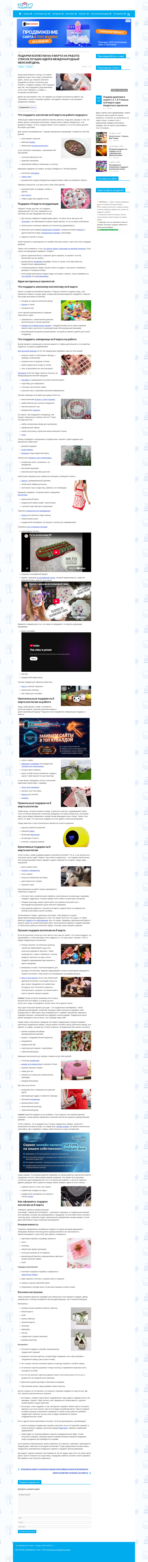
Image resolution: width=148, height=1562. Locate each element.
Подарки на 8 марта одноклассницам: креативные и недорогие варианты (54, 1469)
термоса (29, 920)
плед (23, 435)
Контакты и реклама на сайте (58, 1550)
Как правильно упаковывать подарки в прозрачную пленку (118, 167)
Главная (20, 51)
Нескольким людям (100, 14)
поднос (38, 399)
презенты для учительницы (39, 458)
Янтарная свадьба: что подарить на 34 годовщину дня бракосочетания (118, 152)
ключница (35, 173)
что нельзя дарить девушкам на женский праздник (64, 249)
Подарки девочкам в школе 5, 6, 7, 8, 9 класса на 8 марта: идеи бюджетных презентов (115, 101)
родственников (41, 276)
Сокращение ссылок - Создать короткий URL (35, 1545)
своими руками (62, 1127)
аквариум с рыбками (30, 764)
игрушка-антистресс (39, 146)
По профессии (41, 14)
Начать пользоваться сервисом (108, 230)
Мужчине (70, 14)
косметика (38, 262)
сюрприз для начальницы (32, 766)
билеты (24, 305)
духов (30, 1196)
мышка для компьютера (31, 1064)
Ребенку (82, 14)
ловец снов (26, 177)
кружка (32, 142)
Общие (26, 14)
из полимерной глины (46, 578)
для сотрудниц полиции (37, 527)
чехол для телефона (30, 787)
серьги (24, 515)
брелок (24, 794)
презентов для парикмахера (38, 511)
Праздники (118, 14)
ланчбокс (25, 380)
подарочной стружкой (50, 230)
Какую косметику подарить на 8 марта (70, 1473)
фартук (24, 481)
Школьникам (122, 90)
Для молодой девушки (27, 351)
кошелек (24, 798)
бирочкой (63, 1428)
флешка (24, 453)
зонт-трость (26, 195)
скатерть (36, 410)
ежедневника (42, 920)
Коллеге (29, 66)
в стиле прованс (48, 399)
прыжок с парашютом (30, 870)
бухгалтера (22, 495)
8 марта (34, 51)
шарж (31, 831)
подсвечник (35, 1099)
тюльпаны (25, 222)
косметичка (34, 1061)
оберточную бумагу (29, 1275)
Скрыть (32, 107)
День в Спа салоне (29, 978)
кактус (24, 686)
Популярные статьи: (108, 67)
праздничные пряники (50, 233)
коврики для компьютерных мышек (36, 326)
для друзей (26, 276)
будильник (35, 835)
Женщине (56, 14)
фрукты (80, 230)
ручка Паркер (27, 450)
